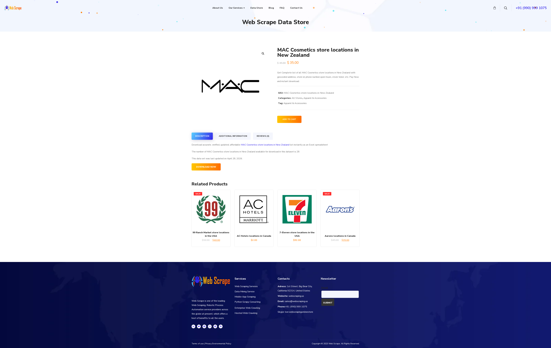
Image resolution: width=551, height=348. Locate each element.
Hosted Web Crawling (246, 313)
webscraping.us (296, 296)
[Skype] (221, 326)
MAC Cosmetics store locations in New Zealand (265, 144)
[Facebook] (204, 326)
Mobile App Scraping (245, 296)
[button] (263, 53)
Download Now (206, 166)
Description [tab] (202, 136)
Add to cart (289, 119)
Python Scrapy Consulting (247, 301)
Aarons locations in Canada (340, 236)
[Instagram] (210, 326)
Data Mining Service (245, 291)
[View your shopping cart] (494, 8)
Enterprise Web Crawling (247, 308)
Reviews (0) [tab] (263, 136)
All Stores (297, 98)
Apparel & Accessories (315, 98)
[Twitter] (199, 326)
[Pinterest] (215, 326)
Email (324, 287)
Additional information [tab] (233, 136)
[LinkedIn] (193, 326)
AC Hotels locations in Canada (254, 236)
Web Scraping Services (246, 286)
